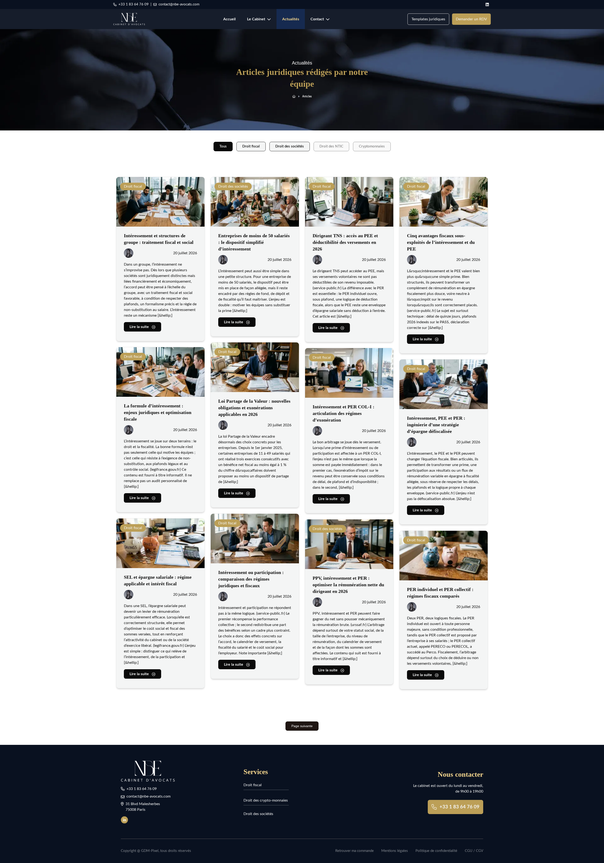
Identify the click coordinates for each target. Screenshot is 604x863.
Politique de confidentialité (436, 851)
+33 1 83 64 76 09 (133, 4)
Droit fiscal (251, 146)
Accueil (229, 19)
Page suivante (302, 726)
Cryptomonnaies (372, 146)
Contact (317, 19)
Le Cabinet (256, 19)
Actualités (290, 19)
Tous (223, 146)
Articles (307, 96)
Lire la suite (139, 327)
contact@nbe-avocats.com (179, 4)
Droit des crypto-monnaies (265, 800)
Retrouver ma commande (354, 851)
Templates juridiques (428, 19)
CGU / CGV (474, 851)
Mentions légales (394, 851)
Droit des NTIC (331, 146)
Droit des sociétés (289, 146)
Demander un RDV (471, 19)
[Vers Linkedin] (126, 820)
